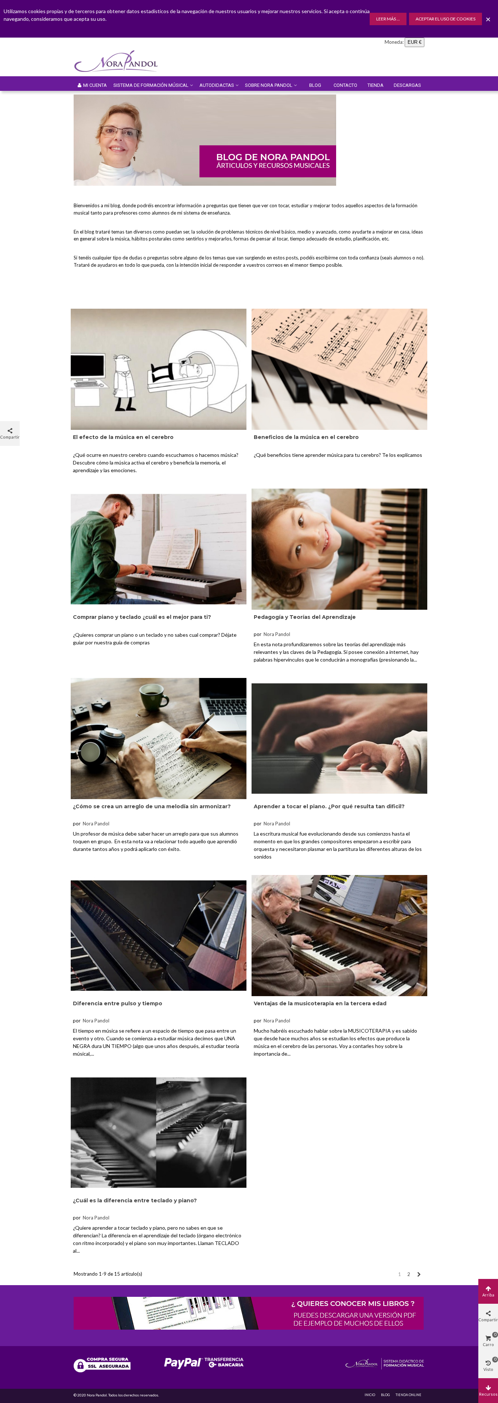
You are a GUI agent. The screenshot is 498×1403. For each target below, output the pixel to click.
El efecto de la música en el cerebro (123, 437)
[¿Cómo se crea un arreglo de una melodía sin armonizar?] (158, 738)
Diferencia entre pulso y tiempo (117, 1003)
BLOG (385, 1395)
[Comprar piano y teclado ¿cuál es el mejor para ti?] (158, 548)
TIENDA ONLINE (408, 1395)
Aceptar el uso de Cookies (445, 19)
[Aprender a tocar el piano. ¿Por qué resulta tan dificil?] (339, 738)
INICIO (370, 1395)
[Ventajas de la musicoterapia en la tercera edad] (339, 935)
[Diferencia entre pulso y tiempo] (158, 935)
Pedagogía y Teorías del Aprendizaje (305, 617)
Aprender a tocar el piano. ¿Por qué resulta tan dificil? (329, 806)
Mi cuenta (95, 85)
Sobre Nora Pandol (268, 85)
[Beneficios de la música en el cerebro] (339, 368)
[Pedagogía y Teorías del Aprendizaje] (339, 548)
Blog (315, 85)
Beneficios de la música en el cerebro (306, 437)
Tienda (375, 85)
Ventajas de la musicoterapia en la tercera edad (320, 1003)
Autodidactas (216, 85)
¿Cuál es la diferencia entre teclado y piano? (135, 1200)
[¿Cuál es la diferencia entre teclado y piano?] (158, 1132)
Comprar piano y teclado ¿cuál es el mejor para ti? (142, 617)
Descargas (407, 85)
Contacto (345, 85)
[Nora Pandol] (121, 61)
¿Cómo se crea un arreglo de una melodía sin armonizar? (152, 806)
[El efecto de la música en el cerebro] (158, 368)
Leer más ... (388, 19)
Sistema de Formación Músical (150, 85)
